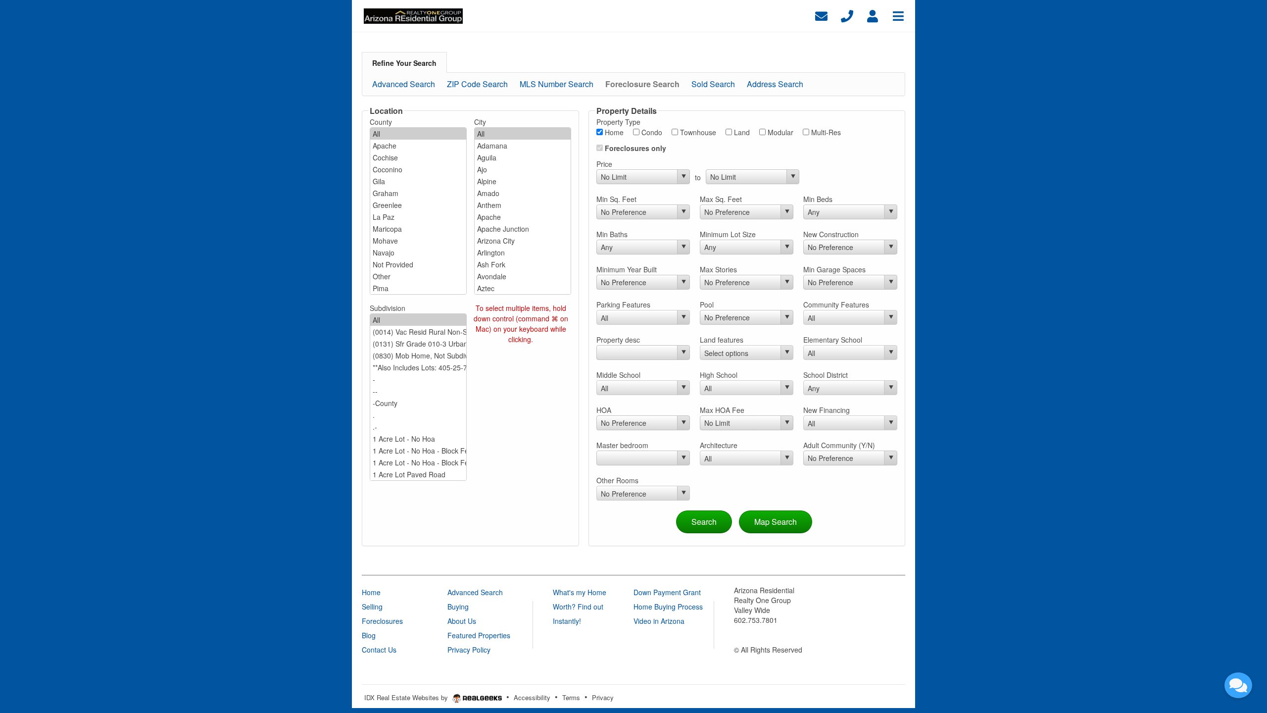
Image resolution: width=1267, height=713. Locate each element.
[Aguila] (523, 157)
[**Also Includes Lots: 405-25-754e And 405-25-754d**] (418, 367)
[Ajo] (523, 169)
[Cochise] (418, 157)
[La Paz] (418, 217)
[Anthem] (523, 205)
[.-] (418, 427)
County (381, 122)
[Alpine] (523, 181)
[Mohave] (418, 241)
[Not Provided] (418, 264)
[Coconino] (418, 169)
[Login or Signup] (872, 14)
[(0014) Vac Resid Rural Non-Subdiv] (418, 332)
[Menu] (898, 14)
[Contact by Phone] (847, 14)
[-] (418, 379)
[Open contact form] (821, 14)
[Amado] (523, 193)
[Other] (418, 276)
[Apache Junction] (523, 229)
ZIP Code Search (477, 84)
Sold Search (713, 84)
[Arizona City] (523, 241)
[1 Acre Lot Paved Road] (418, 474)
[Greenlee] (418, 205)
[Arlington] (523, 252)
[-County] (418, 403)
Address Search (775, 84)
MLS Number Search (556, 84)
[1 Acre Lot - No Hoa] (418, 439)
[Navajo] (418, 252)
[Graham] (418, 193)
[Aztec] (523, 288)
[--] (418, 391)
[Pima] (418, 288)
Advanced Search (403, 84)
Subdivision (387, 308)
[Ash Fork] (523, 264)
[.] (418, 415)
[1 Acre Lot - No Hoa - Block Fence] (418, 451)
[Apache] (418, 146)
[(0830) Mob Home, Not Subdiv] (418, 355)
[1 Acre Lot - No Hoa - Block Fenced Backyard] (418, 462)
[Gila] (418, 181)
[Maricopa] (418, 229)
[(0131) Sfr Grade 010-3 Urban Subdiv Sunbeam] (418, 344)
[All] (418, 134)
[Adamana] (523, 146)
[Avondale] (523, 276)
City (480, 122)
